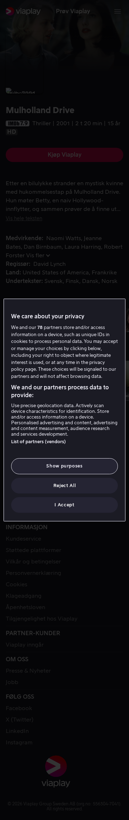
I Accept (64, 504)
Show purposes (64, 466)
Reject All (64, 485)
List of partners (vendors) (38, 441)
